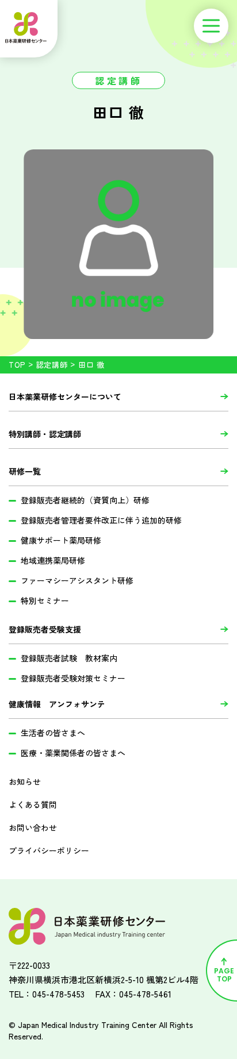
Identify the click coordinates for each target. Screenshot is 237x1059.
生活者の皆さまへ (53, 732)
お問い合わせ (33, 827)
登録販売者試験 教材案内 (69, 658)
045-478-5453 (58, 994)
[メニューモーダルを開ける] (211, 26)
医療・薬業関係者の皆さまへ (73, 752)
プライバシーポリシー (49, 850)
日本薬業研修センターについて (65, 396)
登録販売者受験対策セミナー (73, 678)
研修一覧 (25, 471)
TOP (17, 364)
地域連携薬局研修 (53, 560)
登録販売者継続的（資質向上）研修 (85, 500)
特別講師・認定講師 (45, 434)
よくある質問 (33, 804)
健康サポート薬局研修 (61, 540)
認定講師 (52, 364)
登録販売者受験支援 (45, 629)
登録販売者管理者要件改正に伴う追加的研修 (101, 520)
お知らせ (25, 781)
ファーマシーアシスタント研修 (77, 580)
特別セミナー (45, 600)
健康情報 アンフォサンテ (57, 704)
